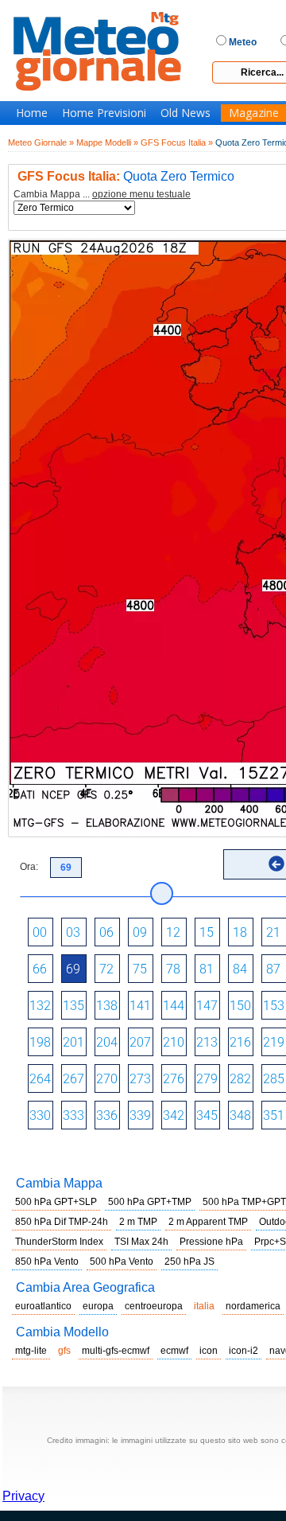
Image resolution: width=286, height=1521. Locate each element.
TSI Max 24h (141, 1241)
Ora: (29, 866)
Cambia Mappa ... (102, 194)
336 (107, 1115)
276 (173, 1078)
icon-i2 (243, 1350)
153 (273, 1005)
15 (206, 932)
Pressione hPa (211, 1241)
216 (240, 1042)
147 (207, 1005)
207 (140, 1042)
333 (73, 1115)
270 (107, 1078)
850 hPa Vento (47, 1261)
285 (273, 1078)
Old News (185, 113)
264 (40, 1078)
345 (207, 1115)
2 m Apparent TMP (208, 1221)
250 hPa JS (189, 1261)
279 (207, 1078)
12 (173, 932)
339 (140, 1115)
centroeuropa (154, 1306)
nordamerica (253, 1306)
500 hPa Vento (121, 1261)
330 (40, 1115)
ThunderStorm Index (59, 1241)
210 (173, 1042)
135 (73, 1005)
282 (240, 1078)
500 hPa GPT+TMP (149, 1201)
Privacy (23, 1496)
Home (32, 113)
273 (140, 1078)
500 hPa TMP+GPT (244, 1201)
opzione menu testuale (141, 194)
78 (173, 969)
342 (173, 1115)
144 (173, 1005)
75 (140, 969)
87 (273, 969)
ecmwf (174, 1350)
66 (40, 969)
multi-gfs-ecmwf (115, 1350)
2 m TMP (138, 1221)
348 (240, 1115)
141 (140, 1005)
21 (273, 932)
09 (140, 932)
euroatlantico (43, 1306)
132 (40, 1005)
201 (73, 1042)
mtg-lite (31, 1350)
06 (106, 932)
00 (40, 932)
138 (107, 1005)
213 (207, 1042)
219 (273, 1042)
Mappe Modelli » (107, 142)
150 (240, 1005)
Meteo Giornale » (41, 142)
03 (73, 932)
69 (73, 969)
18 (240, 932)
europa (98, 1306)
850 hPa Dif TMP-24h (61, 1221)
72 (106, 969)
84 (240, 969)
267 (73, 1078)
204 (107, 1042)
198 (40, 1042)
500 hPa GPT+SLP (56, 1201)
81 (206, 969)
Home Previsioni (104, 113)
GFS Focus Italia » (177, 142)
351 (273, 1115)
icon (208, 1350)
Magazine (254, 113)
